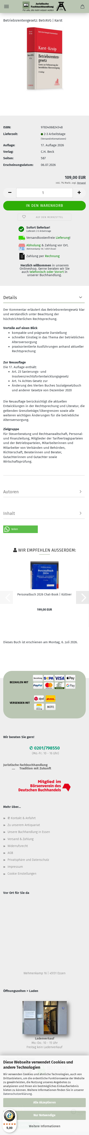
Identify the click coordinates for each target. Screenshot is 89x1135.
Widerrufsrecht (18, 846)
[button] (9, 193)
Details (10, 297)
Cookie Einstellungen (22, 874)
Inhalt (9, 513)
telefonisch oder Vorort (47, 272)
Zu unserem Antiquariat (24, 825)
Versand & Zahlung (20, 839)
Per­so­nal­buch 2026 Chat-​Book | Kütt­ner (44, 594)
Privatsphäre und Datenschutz (28, 860)
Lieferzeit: (10, 134)
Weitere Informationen (44, 1126)
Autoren (11, 491)
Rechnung (52, 256)
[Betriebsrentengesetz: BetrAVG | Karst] (44, 59)
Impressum (15, 867)
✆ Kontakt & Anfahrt (22, 818)
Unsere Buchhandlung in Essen (29, 832)
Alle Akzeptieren (44, 1102)
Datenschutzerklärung (17, 1093)
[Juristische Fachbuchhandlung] (44, 6)
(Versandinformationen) (53, 138)
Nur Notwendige (44, 1115)
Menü (6, 6)
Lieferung (63, 238)
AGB (10, 853)
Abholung (33, 245)
